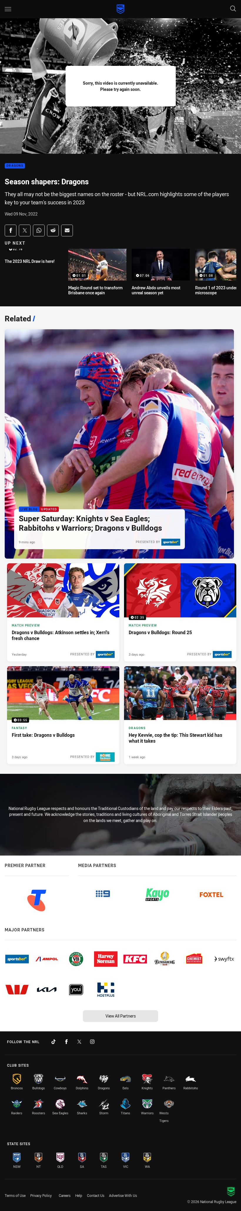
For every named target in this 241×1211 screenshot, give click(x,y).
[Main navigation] (8, 9)
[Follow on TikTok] (53, 1041)
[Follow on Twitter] (79, 1041)
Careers (65, 1195)
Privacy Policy (41, 1195)
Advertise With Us (123, 1195)
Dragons (14, 166)
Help (78, 1195)
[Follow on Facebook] (66, 1041)
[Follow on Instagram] (92, 1041)
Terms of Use (15, 1195)
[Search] (233, 9)
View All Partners (121, 1016)
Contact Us (95, 1195)
